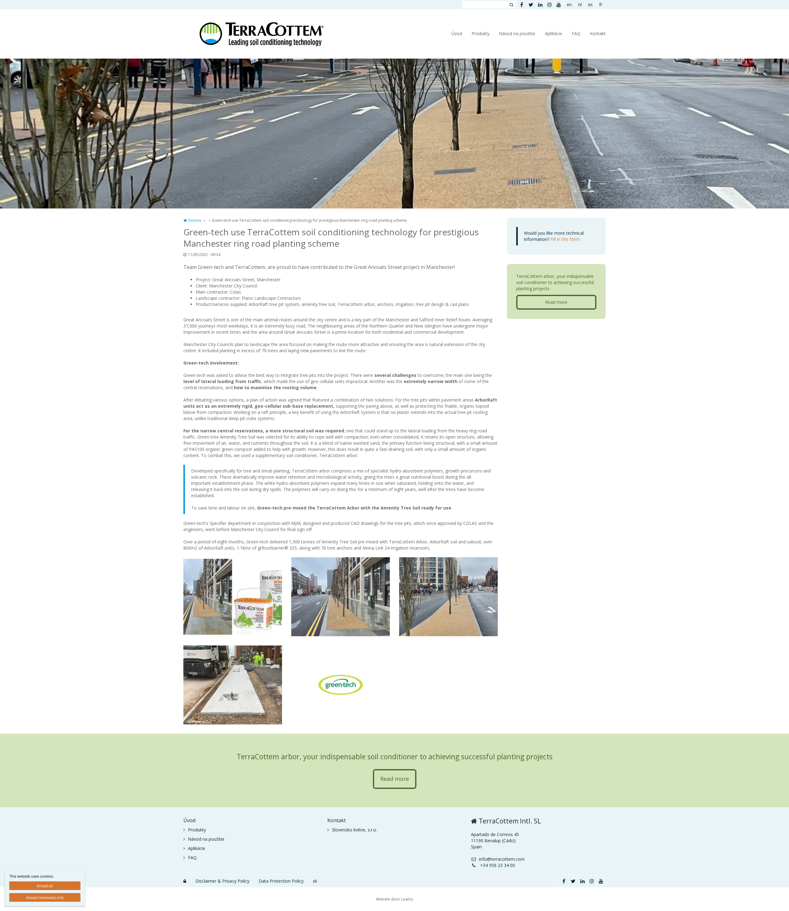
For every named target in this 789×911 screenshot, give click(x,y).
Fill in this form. (565, 239)
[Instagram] (549, 4)
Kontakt (598, 33)
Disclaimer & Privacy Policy (222, 881)
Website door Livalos (394, 899)
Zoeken (511, 4)
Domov (194, 220)
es (590, 4)
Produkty (480, 33)
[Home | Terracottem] (269, 34)
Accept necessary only (45, 897)
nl (580, 4)
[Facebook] (521, 4)
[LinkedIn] (540, 4)
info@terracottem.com (502, 859)
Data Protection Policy (281, 881)
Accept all (45, 885)
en (569, 4)
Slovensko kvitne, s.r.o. (354, 830)
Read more (556, 302)
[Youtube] (558, 4)
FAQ (576, 33)
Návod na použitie (517, 33)
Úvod (457, 33)
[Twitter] (530, 4)
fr (600, 4)
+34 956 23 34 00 (497, 865)
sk (315, 881)
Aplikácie (553, 33)
